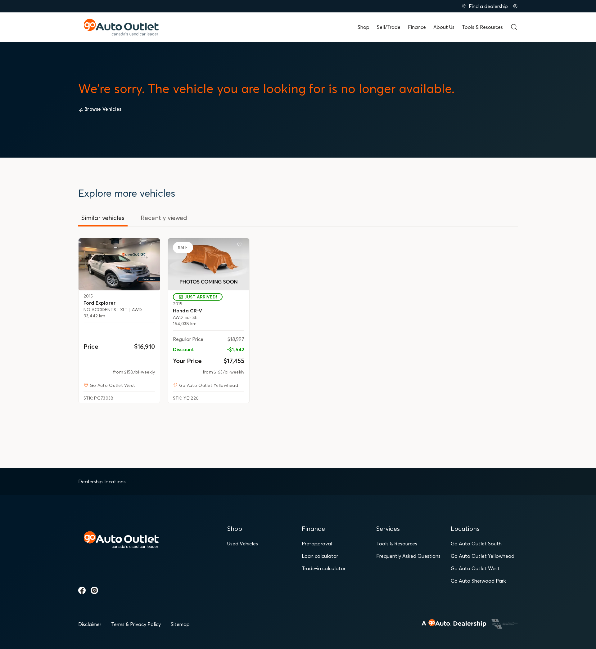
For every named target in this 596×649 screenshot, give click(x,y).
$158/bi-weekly (139, 372)
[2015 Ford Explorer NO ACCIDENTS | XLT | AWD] (119, 264)
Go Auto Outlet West (475, 568)
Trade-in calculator (323, 568)
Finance (417, 27)
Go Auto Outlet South (476, 543)
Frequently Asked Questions (408, 556)
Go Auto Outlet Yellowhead (482, 556)
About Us (443, 27)
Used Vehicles (242, 543)
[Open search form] (514, 27)
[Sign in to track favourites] (151, 245)
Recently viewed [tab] (164, 218)
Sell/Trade (388, 27)
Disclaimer (89, 624)
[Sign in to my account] (515, 6)
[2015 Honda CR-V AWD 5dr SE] (208, 264)
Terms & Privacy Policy (136, 624)
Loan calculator (320, 556)
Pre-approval (317, 543)
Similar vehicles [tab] (102, 218)
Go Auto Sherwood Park (478, 581)
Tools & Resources (482, 27)
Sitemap (180, 624)
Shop (363, 27)
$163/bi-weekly (229, 372)
